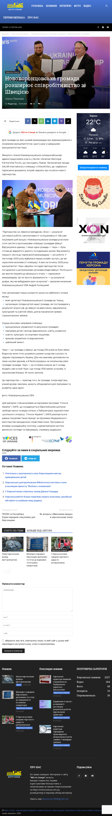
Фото (77, 5)
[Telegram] (103, 27)
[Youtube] (108, 27)
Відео (87, 5)
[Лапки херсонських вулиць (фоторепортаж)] (12, 544)
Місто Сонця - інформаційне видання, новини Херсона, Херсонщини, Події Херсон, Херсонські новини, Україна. (53, 810)
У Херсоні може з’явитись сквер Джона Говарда (31, 491)
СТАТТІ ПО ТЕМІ (13, 530)
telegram (32, 458)
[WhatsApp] (41, 121)
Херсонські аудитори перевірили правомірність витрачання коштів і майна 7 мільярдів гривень (62, 734)
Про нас (33, 17)
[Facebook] (98, 27)
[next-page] (8, 571)
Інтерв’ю (65, 5)
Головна (37, 5)
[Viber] (61, 121)
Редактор (12, 104)
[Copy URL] (68, 121)
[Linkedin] (48, 121)
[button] (106, 6)
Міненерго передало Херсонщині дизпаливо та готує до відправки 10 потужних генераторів (37, 560)
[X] (34, 121)
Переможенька (14, 17)
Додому (5, 34)
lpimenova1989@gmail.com (55, 798)
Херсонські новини (20, 34)
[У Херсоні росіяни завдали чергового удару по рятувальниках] (62, 544)
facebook (13, 458)
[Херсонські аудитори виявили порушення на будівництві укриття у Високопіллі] (45, 679)
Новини (51, 5)
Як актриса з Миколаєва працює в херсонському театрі (56, 515)
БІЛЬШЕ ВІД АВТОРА (39, 530)
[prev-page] (4, 571)
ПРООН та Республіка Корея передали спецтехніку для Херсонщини (18, 517)
